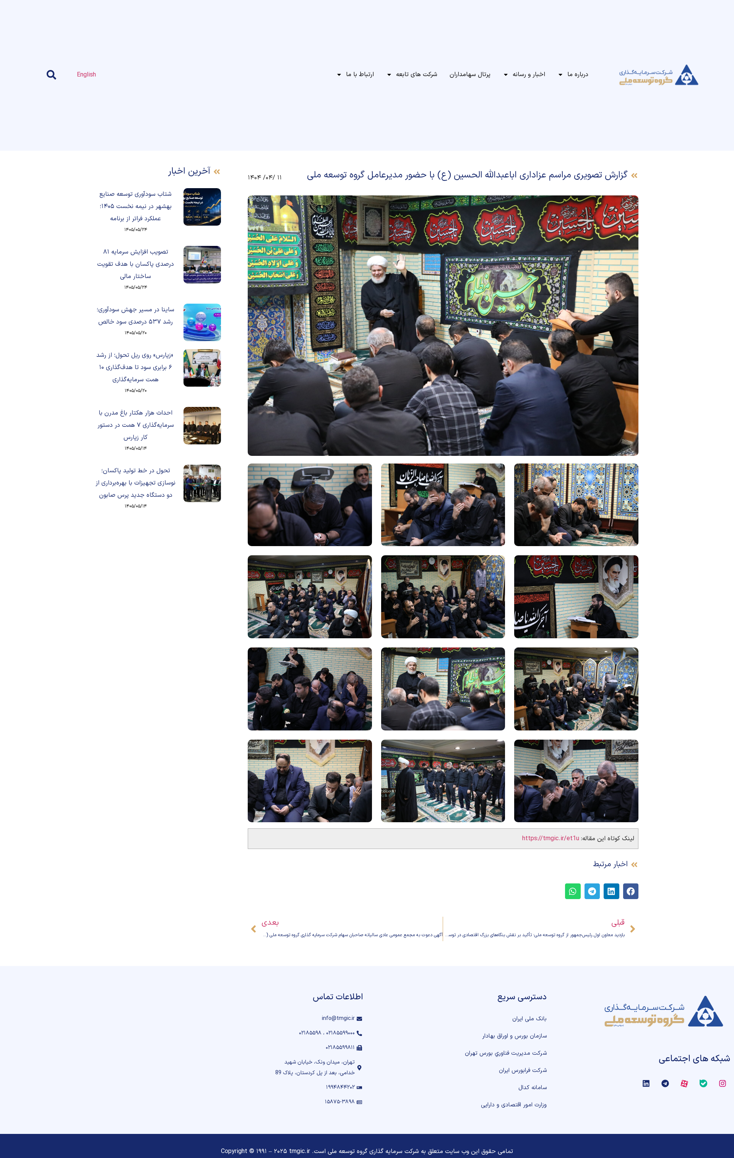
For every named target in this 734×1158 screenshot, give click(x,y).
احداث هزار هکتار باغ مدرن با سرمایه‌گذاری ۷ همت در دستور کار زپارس (135, 425)
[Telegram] (665, 1083)
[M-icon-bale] (703, 1083)
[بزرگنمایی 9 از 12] (362, 657)
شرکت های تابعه (416, 74)
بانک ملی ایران (529, 1019)
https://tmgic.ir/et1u (550, 838)
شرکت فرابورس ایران (523, 1070)
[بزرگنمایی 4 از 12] (628, 565)
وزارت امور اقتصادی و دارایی (514, 1105)
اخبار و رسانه (529, 74)
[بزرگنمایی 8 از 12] (495, 657)
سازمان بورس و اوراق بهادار (514, 1036)
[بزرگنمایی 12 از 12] (362, 749)
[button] (631, 891)
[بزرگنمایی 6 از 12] (362, 565)
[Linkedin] (646, 1083)
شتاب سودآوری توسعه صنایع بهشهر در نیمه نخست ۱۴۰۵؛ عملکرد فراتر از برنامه (135, 206)
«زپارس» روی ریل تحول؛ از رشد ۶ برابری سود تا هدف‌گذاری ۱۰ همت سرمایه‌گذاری (135, 367)
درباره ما (577, 74)
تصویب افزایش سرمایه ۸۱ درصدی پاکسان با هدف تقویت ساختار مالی (135, 264)
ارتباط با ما (360, 74)
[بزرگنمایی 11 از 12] (495, 749)
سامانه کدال (532, 1087)
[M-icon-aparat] (684, 1083)
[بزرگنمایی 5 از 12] (495, 565)
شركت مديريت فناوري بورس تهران (506, 1053)
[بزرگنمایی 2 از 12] (495, 473)
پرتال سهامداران (470, 74)
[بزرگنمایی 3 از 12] (362, 473)
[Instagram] (722, 1083)
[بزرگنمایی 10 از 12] (628, 749)
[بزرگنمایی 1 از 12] (628, 473)
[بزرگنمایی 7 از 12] (628, 657)
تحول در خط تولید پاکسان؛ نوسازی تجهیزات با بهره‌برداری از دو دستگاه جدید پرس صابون (135, 483)
